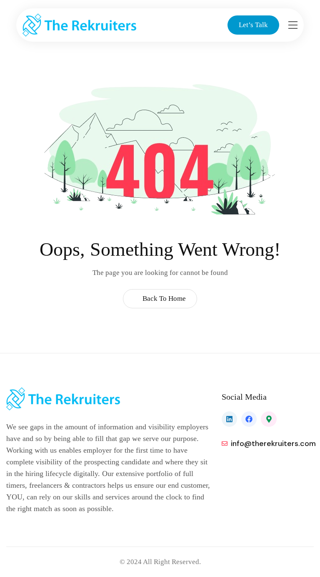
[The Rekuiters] (87, 25)
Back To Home (163, 298)
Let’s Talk (253, 25)
